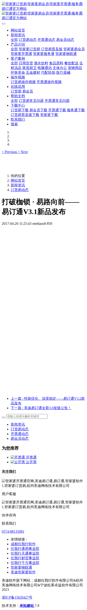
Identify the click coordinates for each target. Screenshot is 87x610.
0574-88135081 (13, 531)
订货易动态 (20, 190)
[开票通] (18, 457)
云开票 (31, 462)
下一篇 (41, 408)
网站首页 (18, 30)
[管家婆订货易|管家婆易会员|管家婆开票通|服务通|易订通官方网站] (43, 11)
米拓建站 (27, 606)
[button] (10, 152)
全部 (14, 40)
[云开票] (18, 462)
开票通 (31, 457)
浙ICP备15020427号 (17, 597)
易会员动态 (20, 438)
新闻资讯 (18, 185)
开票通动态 (20, 434)
